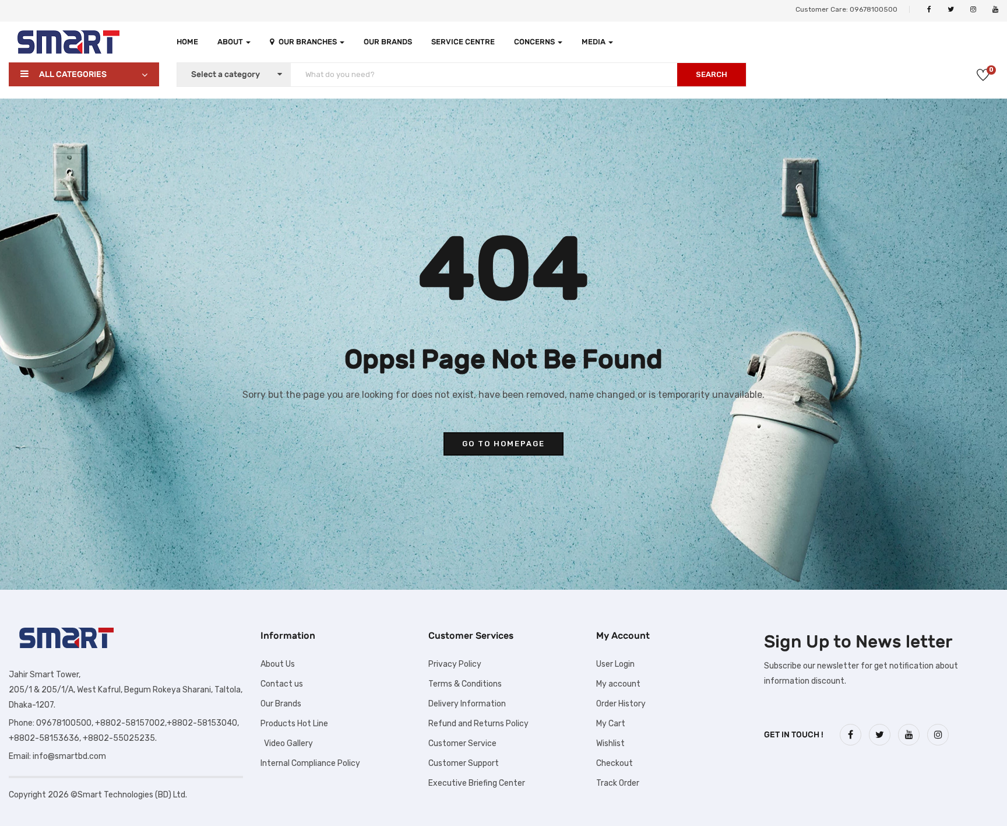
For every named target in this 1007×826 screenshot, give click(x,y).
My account (618, 684)
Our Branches (309, 41)
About (231, 41)
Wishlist (610, 743)
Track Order (617, 783)
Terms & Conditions (465, 684)
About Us (277, 664)
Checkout (614, 763)
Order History (621, 704)
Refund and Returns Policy (478, 724)
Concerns (535, 41)
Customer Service (462, 743)
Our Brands (388, 41)
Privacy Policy (454, 664)
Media (594, 41)
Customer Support (463, 763)
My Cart (610, 724)
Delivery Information (467, 704)
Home (187, 41)
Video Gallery (286, 743)
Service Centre (463, 41)
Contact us (281, 684)
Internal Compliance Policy (310, 763)
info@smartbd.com (69, 756)
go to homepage (503, 443)
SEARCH (711, 74)
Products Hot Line (294, 724)
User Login (615, 664)
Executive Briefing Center (476, 783)
